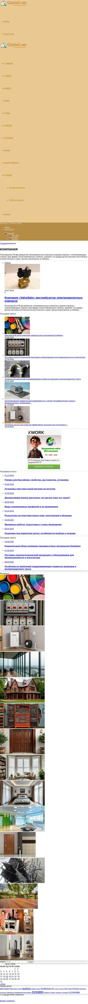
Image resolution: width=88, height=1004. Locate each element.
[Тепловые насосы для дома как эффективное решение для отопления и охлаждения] (17, 423)
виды (15, 989)
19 (7, 977)
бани (11, 989)
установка (74, 992)
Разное (8, 175)
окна (38, 989)
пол (65, 988)
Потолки (9, 138)
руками (37, 992)
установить (65, 992)
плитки (61, 989)
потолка (75, 989)
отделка (56, 989)
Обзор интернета (16, 200)
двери (34, 989)
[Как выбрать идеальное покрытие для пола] (19, 908)
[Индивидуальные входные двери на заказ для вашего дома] (18, 857)
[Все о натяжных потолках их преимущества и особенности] (22, 805)
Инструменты (12, 163)
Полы (7, 113)
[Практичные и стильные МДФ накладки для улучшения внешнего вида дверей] (22, 754)
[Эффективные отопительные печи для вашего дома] (17, 960)
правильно (10, 992)
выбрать (26, 988)
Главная (3, 243)
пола (70, 989)
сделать (47, 992)
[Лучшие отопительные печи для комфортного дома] (17, 934)
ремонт (29, 992)
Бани (7, 150)
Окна (7, 101)
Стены (8, 76)
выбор (20, 989)
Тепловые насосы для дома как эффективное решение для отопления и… (36, 425)
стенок (52, 992)
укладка (58, 992)
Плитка (8, 126)
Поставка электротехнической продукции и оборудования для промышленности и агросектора (45, 357)
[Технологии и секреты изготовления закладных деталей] (22, 882)
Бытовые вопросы (17, 188)
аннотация (4, 989)
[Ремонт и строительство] (13, 7)
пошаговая (3, 992)
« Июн (2, 984)
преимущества (20, 992)
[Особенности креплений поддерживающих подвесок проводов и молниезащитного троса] (17, 377)
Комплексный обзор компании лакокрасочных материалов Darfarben (34, 335)
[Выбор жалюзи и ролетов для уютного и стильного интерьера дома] (22, 779)
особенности (47, 988)
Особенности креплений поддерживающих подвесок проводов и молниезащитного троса (43, 379)
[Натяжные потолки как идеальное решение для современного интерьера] (22, 831)
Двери (8, 88)
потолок (82, 989)
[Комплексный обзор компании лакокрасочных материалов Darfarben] (17, 333)
